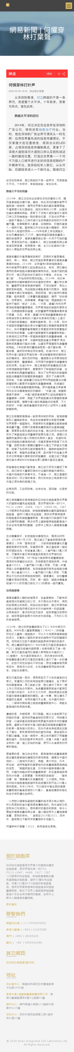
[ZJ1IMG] (37, 6)
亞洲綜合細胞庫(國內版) (20, 962)
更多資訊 (11, 904)
